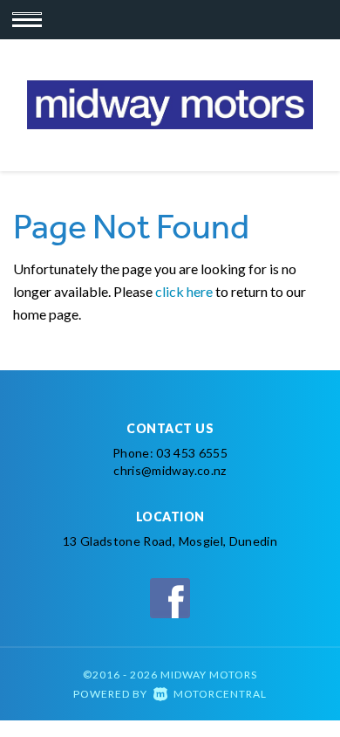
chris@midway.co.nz (169, 470)
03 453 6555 (192, 452)
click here (184, 291)
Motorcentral (220, 693)
